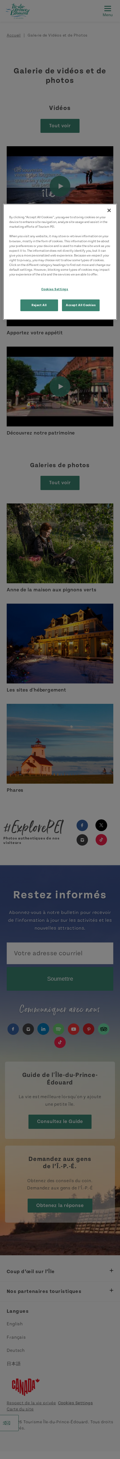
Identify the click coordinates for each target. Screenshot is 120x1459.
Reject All (39, 305)
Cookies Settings (54, 289)
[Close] (109, 210)
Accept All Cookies (81, 305)
